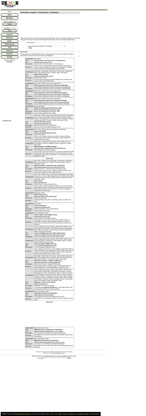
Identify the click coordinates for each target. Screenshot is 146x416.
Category (9, 24)
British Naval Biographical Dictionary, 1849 (47, 109)
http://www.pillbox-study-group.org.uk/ (45, 196)
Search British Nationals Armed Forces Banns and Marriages (52, 87)
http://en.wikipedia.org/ (41, 284)
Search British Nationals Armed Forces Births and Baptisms (52, 94)
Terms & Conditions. (69, 414)
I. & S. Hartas (58, 414)
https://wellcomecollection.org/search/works (47, 262)
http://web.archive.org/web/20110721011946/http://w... (50, 148)
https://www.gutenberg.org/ (42, 207)
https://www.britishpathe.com (42, 123)
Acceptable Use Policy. (83, 414)
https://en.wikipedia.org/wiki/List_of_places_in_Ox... (49, 342)
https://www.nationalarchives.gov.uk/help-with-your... (49, 167)
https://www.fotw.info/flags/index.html (45, 133)
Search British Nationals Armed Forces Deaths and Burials (51, 102)
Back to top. (49, 158)
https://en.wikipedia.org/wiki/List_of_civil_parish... (49, 331)
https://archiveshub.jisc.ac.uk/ (43, 62)
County (9, 30)
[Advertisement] (51, 4)
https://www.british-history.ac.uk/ (43, 76)
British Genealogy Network (23, 414)
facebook (9, 61)
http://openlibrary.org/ (40, 182)
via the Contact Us (57, 353)
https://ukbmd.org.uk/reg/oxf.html (43, 295)
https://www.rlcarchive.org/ (42, 216)
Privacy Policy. (95, 414)
